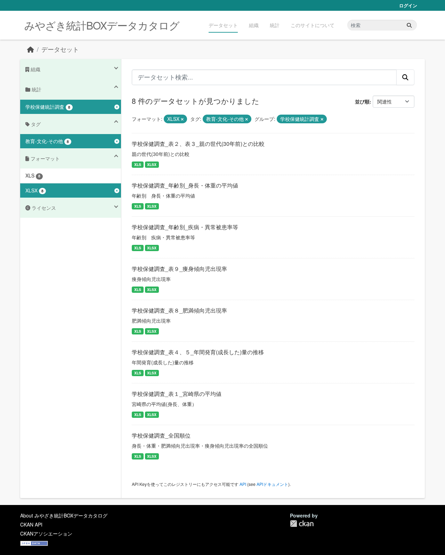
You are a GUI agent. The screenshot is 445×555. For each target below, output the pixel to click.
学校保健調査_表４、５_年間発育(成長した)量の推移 (198, 352)
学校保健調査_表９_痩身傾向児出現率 (179, 269)
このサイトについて (312, 25)
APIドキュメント (272, 484)
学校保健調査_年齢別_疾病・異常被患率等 (185, 227)
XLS (137, 164)
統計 (275, 25)
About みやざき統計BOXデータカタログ (63, 515)
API (243, 484)
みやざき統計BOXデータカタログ (101, 25)
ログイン (408, 5)
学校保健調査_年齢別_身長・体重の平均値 (185, 185)
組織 (254, 25)
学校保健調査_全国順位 (161, 435)
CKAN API (31, 524)
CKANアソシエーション (46, 533)
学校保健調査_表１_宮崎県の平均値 (176, 394)
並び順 (362, 101)
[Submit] (409, 25)
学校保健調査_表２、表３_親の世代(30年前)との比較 (198, 144)
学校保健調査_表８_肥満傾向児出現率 (179, 310)
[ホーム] (30, 49)
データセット (223, 25)
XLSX (151, 164)
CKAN (302, 523)
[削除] (182, 119)
